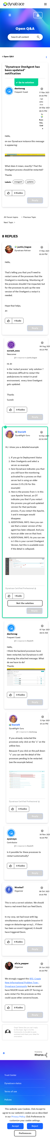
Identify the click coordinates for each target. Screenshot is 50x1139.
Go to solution (26, 82)
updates (30, 182)
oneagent (18, 182)
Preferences (25, 1133)
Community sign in (37, 15)
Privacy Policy (18, 1116)
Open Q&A (9, 56)
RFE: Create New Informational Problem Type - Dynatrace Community (23, 982)
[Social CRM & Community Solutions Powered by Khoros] (41, 1054)
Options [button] (46, 57)
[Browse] (11, 15)
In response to (26, 358)
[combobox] (25, 37)
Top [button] (4, 1053)
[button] (15, 1126)
